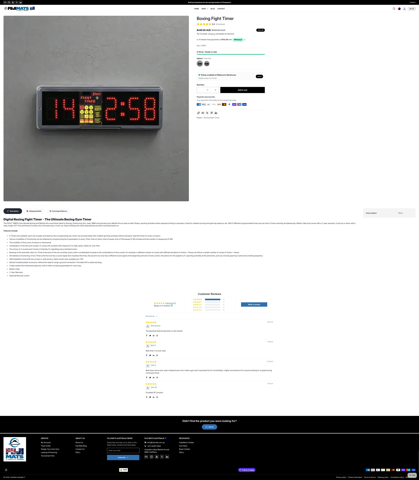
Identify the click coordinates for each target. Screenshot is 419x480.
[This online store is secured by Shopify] (123, 470)
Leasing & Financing (49, 452)
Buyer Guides (184, 449)
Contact (413, 2)
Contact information (355, 477)
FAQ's (78, 452)
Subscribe (121, 457)
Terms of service (370, 477)
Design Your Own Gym (50, 449)
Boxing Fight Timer (211, 118)
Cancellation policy (397, 477)
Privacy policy (341, 477)
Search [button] (211, 427)
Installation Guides (186, 442)
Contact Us (80, 449)
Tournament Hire (47, 456)
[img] (151, 322)
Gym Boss (183, 446)
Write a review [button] (254, 304)
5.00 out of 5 (170, 303)
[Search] (394, 8)
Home (199, 118)
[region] (209, 2)
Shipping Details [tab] (35, 211)
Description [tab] (14, 211)
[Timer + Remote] (206, 63)
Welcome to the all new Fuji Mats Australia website (209, 2)
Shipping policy (383, 477)
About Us (79, 442)
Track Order (46, 446)
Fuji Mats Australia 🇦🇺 (18, 477)
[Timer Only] (199, 63)
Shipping (211, 34)
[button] (394, 8)
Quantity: (201, 85)
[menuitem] (55, 442)
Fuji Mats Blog (81, 446)
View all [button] (259, 76)
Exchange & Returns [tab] (59, 211)
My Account (46, 442)
